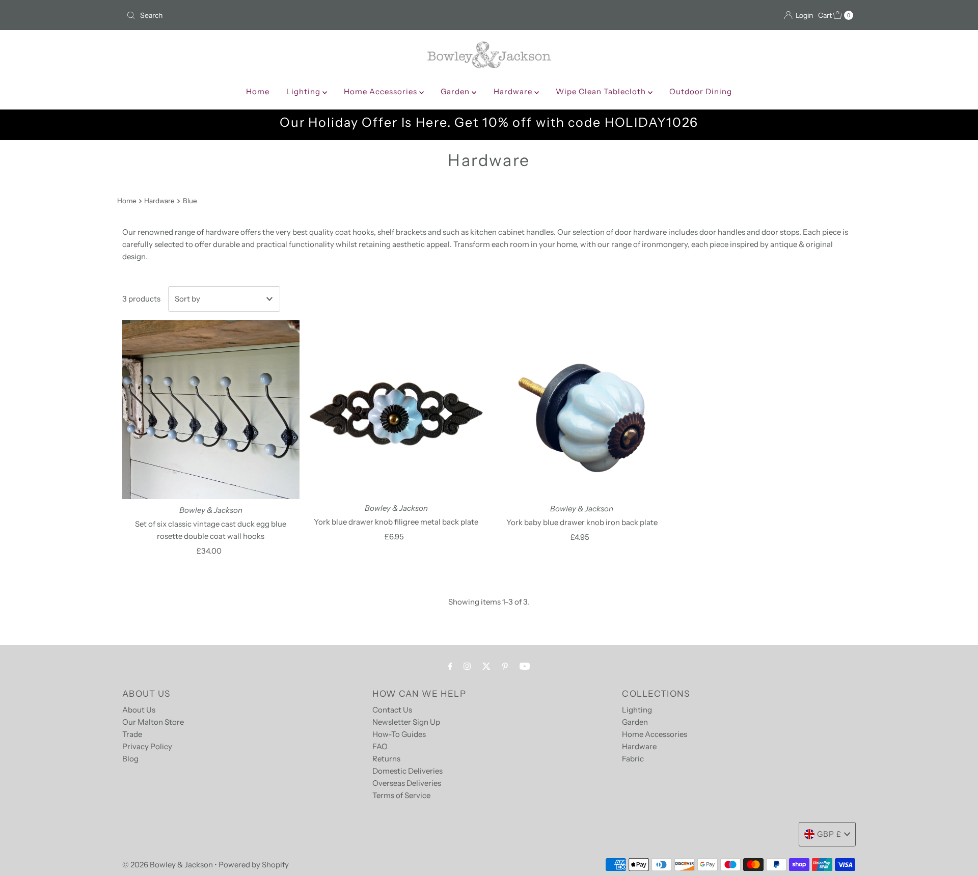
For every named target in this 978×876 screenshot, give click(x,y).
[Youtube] (525, 666)
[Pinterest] (505, 666)
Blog (130, 758)
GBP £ (829, 834)
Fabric (633, 758)
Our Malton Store (153, 722)
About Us (138, 710)
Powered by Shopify (254, 864)
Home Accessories (381, 91)
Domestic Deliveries (407, 771)
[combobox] (303, 15)
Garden (456, 91)
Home (257, 91)
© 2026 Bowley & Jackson (167, 864)
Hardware (514, 91)
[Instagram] (467, 666)
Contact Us (392, 710)
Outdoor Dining (700, 91)
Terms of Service (401, 795)
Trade (132, 734)
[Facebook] (450, 666)
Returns (386, 758)
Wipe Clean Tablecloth (602, 91)
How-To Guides (399, 734)
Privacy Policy (147, 746)
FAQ (380, 746)
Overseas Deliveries (406, 783)
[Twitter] (486, 666)
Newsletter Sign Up (406, 722)
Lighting (304, 91)
